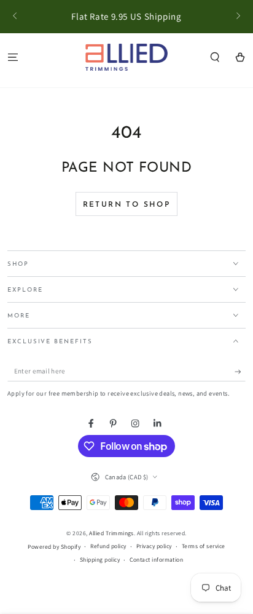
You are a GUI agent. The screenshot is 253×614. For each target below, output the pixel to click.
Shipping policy (100, 560)
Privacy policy (154, 546)
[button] (215, 57)
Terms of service (203, 546)
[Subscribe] (240, 372)
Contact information (156, 560)
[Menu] (13, 57)
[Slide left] (15, 17)
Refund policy (108, 546)
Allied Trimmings (111, 533)
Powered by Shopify (54, 547)
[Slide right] (237, 17)
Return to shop (127, 205)
